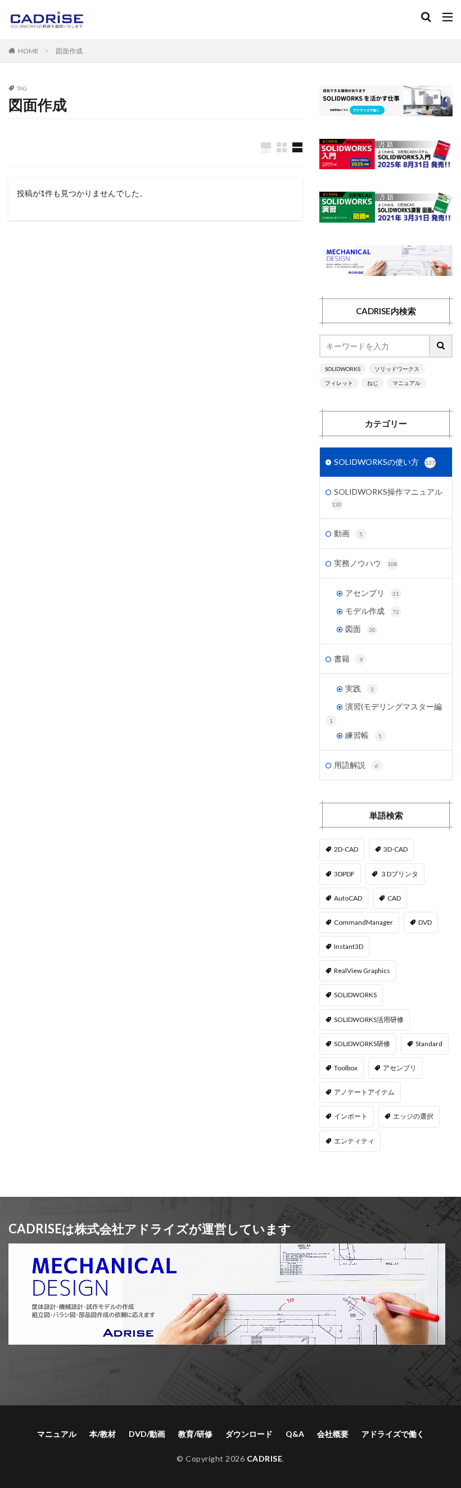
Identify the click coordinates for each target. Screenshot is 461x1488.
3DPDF (344, 874)
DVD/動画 (147, 1434)
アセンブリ (372, 593)
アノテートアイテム (364, 1092)
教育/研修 (195, 1434)
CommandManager (363, 922)
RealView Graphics (362, 970)
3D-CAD (395, 849)
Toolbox (346, 1068)
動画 (348, 533)
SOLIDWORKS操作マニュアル (387, 497)
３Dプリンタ (399, 874)
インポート (351, 1116)
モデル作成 (372, 611)
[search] (441, 346)
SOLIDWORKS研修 (362, 1043)
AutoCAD (348, 898)
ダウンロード (249, 1434)
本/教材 (102, 1434)
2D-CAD (346, 849)
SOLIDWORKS (342, 368)
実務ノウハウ (365, 563)
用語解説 (356, 765)
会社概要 (333, 1434)
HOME (28, 51)
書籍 (348, 658)
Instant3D (348, 946)
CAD (394, 898)
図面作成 (69, 51)
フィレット (339, 382)
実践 (359, 688)
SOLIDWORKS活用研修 (369, 1019)
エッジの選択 (413, 1116)
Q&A (295, 1434)
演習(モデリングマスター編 (393, 706)
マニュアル (406, 382)
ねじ (372, 382)
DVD (425, 922)
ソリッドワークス (396, 368)
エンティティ (354, 1141)
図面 (360, 629)
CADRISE (265, 1458)
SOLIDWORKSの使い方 (384, 462)
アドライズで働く (392, 1434)
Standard (428, 1043)
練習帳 (363, 735)
